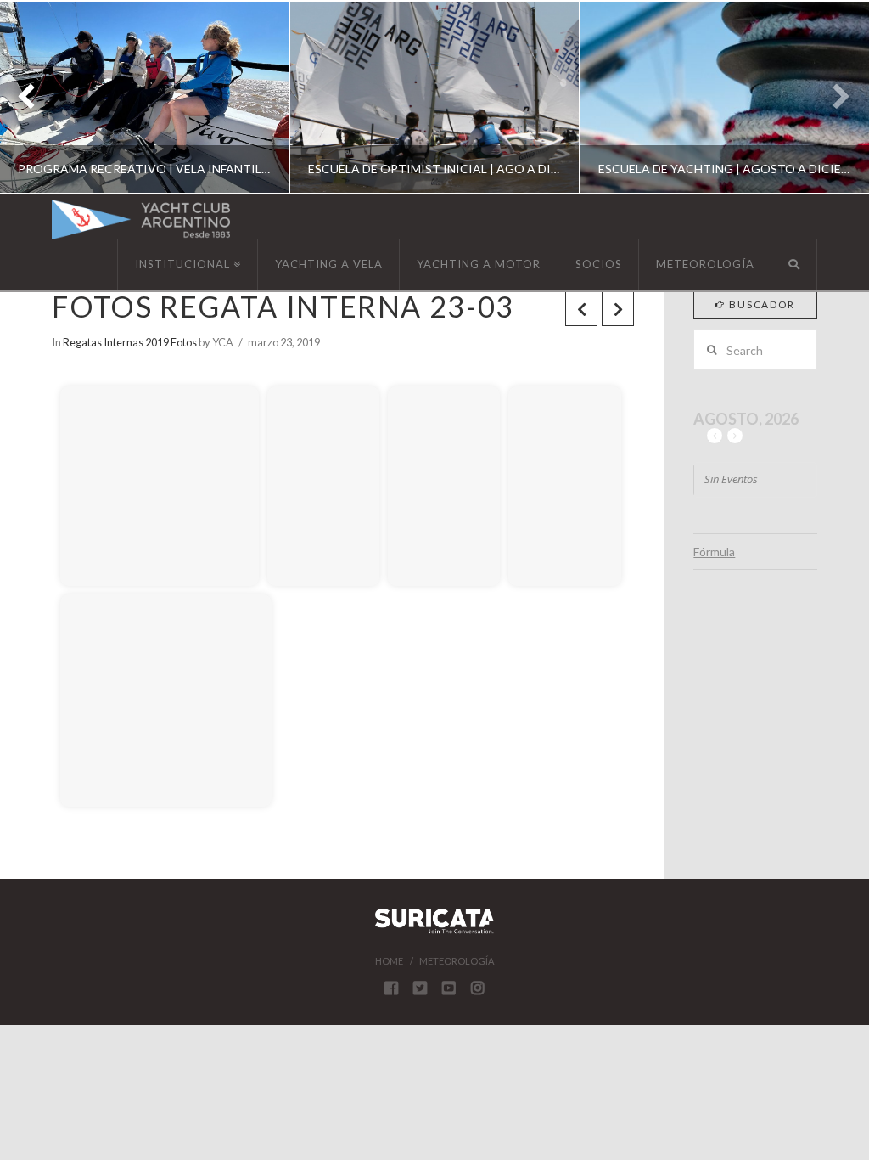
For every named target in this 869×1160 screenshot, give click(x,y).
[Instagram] (478, 987)
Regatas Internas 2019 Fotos (130, 342)
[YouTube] (449, 987)
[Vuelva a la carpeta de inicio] (77, 361)
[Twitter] (420, 987)
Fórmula (714, 551)
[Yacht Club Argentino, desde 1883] (141, 219)
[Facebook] (391, 987)
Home (389, 960)
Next (833, 97)
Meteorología (456, 960)
